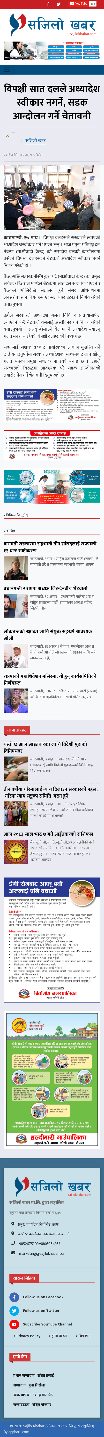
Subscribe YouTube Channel (47, 1324)
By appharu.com (16, 1432)
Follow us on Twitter (41, 1311)
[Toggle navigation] (7, 70)
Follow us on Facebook (43, 1297)
